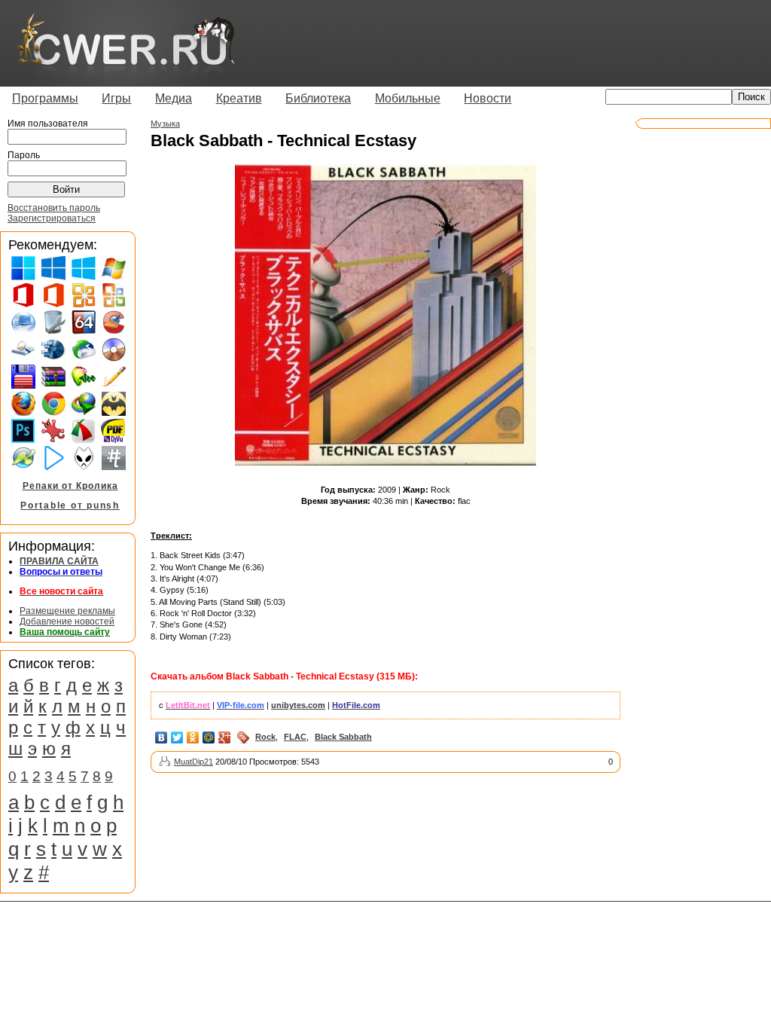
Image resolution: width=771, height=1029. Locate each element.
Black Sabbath (343, 736)
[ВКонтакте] (161, 737)
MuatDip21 (193, 761)
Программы (45, 98)
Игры (116, 98)
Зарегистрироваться (52, 218)
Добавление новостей (67, 621)
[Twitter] (177, 737)
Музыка (165, 123)
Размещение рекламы (67, 611)
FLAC (295, 736)
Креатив (239, 98)
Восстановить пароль (54, 208)
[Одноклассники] (193, 737)
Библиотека (318, 98)
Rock (265, 736)
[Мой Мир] (209, 737)
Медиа (173, 98)
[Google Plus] (225, 737)
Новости (487, 98)
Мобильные (407, 98)
